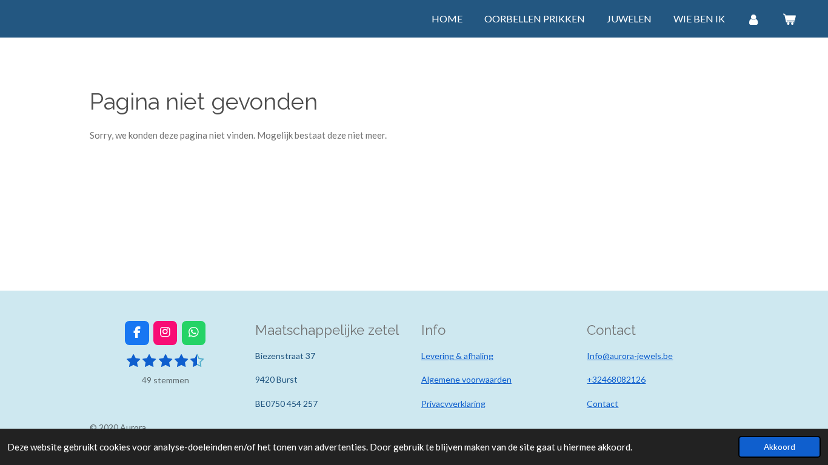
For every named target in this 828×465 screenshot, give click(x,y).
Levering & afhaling (457, 356)
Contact (602, 403)
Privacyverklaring (453, 403)
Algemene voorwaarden (466, 379)
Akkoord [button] (779, 447)
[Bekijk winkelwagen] (789, 18)
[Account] (753, 18)
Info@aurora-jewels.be (630, 356)
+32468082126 (616, 379)
